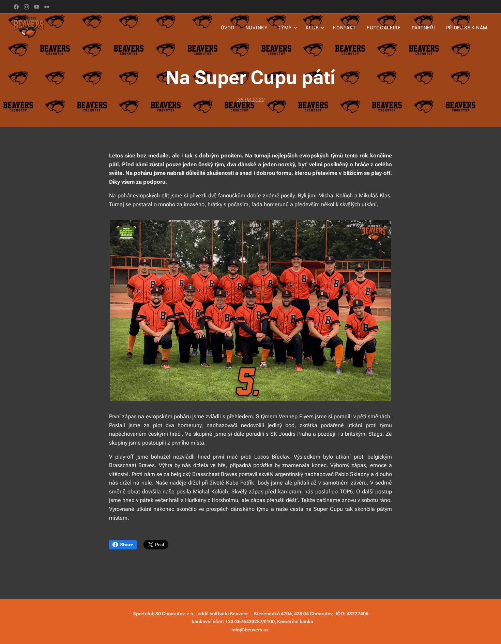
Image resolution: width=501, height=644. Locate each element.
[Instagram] (26, 7)
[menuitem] (229, 27)
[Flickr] (47, 7)
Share (126, 544)
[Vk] (36, 7)
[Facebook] (16, 7)
